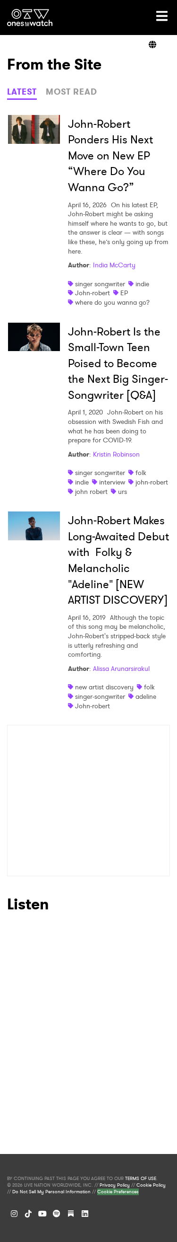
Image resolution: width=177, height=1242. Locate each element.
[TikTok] (28, 1214)
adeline (145, 696)
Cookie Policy (151, 1185)
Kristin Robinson (116, 454)
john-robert (151, 482)
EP (124, 293)
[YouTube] (42, 1214)
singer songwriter (100, 284)
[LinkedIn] (85, 1214)
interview (112, 482)
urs (122, 491)
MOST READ (71, 92)
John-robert (92, 293)
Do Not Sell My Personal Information (51, 1192)
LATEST (22, 92)
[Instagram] (14, 1214)
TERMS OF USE (140, 1178)
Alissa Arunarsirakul (121, 668)
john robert (91, 491)
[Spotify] (57, 1214)
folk (140, 472)
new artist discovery (104, 687)
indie (142, 284)
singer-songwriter (100, 696)
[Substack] (71, 1214)
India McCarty (114, 265)
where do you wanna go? (112, 302)
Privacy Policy (115, 1185)
